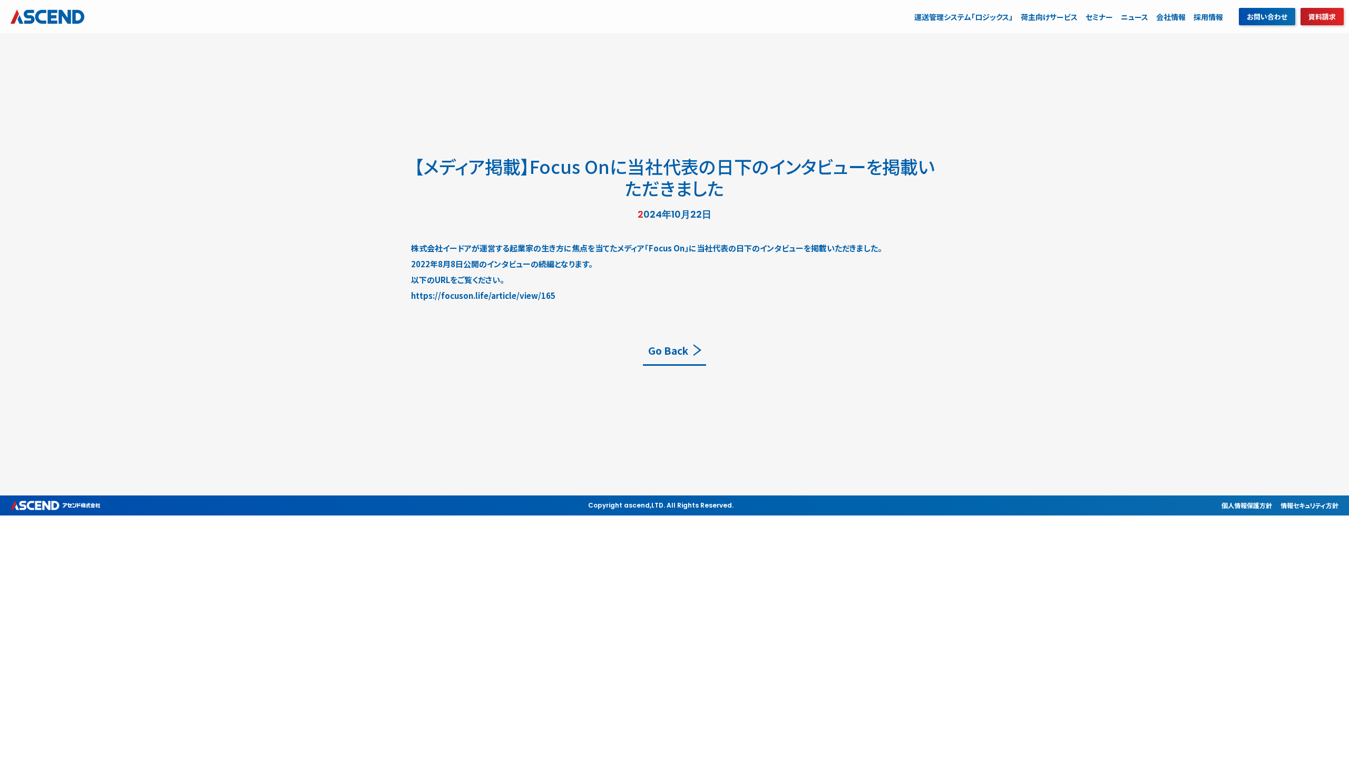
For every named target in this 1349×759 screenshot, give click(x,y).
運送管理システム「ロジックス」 (963, 17)
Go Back (668, 350)
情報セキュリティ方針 (1309, 505)
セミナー (1099, 17)
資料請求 (1322, 17)
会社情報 (1171, 17)
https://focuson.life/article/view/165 (483, 295)
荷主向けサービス (1049, 17)
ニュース (1134, 17)
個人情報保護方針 (1246, 505)
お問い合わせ (1267, 17)
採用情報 (1208, 17)
